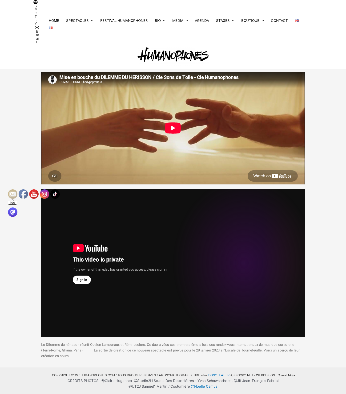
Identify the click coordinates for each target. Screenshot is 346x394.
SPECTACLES (77, 20)
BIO (158, 20)
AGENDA (202, 20)
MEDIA (177, 20)
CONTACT (279, 20)
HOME (54, 20)
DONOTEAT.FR (218, 375)
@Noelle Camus (204, 386)
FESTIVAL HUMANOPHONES (124, 20)
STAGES (223, 20)
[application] (91, 21)
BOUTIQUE (250, 20)
